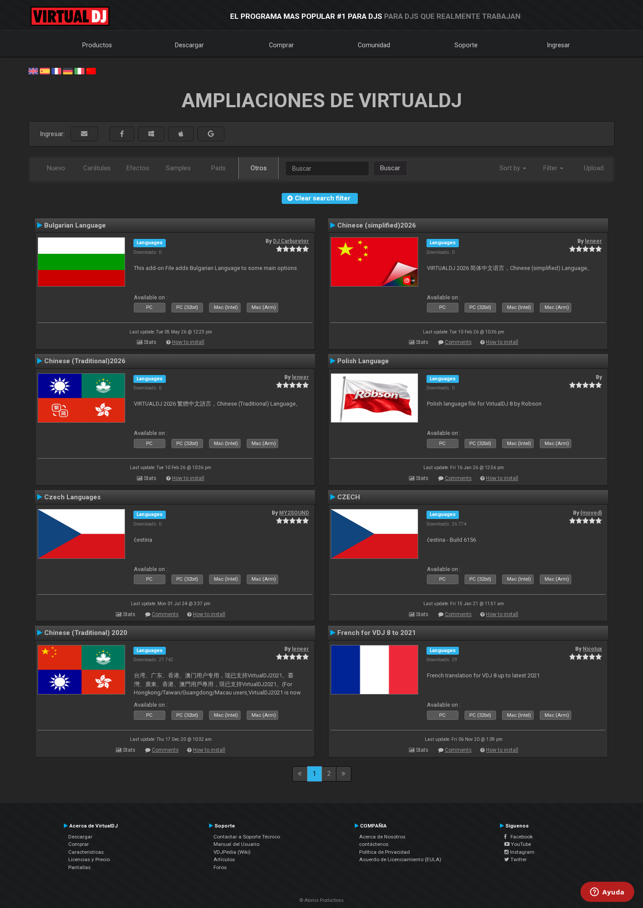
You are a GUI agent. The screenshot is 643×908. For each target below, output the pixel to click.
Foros (220, 867)
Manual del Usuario (236, 844)
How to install (188, 342)
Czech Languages (72, 497)
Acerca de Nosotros (382, 837)
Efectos (137, 168)
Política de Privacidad (384, 852)
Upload (594, 168)
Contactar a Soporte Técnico (246, 837)
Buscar (390, 168)
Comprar (281, 45)
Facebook (520, 837)
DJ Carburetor (291, 241)
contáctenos (373, 844)
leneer (593, 241)
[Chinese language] (91, 70)
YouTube (520, 844)
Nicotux (592, 649)
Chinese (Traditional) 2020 (85, 633)
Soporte (466, 45)
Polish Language (363, 361)
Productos (97, 45)
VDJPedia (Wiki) (232, 852)
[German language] (68, 70)
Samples (178, 168)
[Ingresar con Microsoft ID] (151, 134)
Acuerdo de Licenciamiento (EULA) (400, 859)
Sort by (511, 168)
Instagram (522, 852)
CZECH (348, 497)
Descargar (189, 45)
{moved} (591, 513)
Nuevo (56, 168)
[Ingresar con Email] (84, 134)
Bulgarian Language (75, 225)
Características (86, 852)
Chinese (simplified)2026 (376, 225)
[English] (33, 70)
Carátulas (97, 168)
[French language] (56, 70)
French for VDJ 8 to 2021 (376, 633)
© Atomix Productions (322, 900)
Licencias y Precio (89, 859)
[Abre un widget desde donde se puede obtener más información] (607, 893)
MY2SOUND (294, 513)
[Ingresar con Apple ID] (181, 134)
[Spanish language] (44, 70)
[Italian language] (79, 70)
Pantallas (79, 867)
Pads (218, 168)
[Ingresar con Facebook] (121, 134)
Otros (259, 168)
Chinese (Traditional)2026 (85, 361)
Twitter (518, 859)
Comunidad (374, 45)
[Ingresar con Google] (210, 134)
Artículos (224, 859)
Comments (458, 342)
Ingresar (558, 45)
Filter (551, 168)
